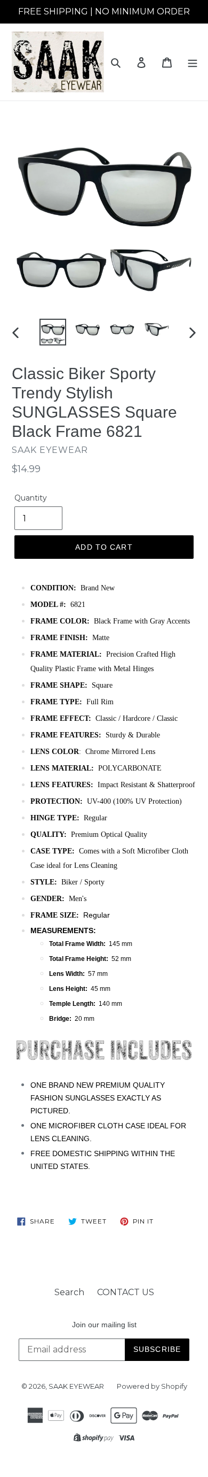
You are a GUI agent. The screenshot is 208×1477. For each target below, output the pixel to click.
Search (69, 1292)
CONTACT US (125, 1292)
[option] (53, 332)
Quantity (30, 498)
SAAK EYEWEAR (76, 1386)
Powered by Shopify (152, 1386)
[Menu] (192, 62)
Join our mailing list (104, 1324)
